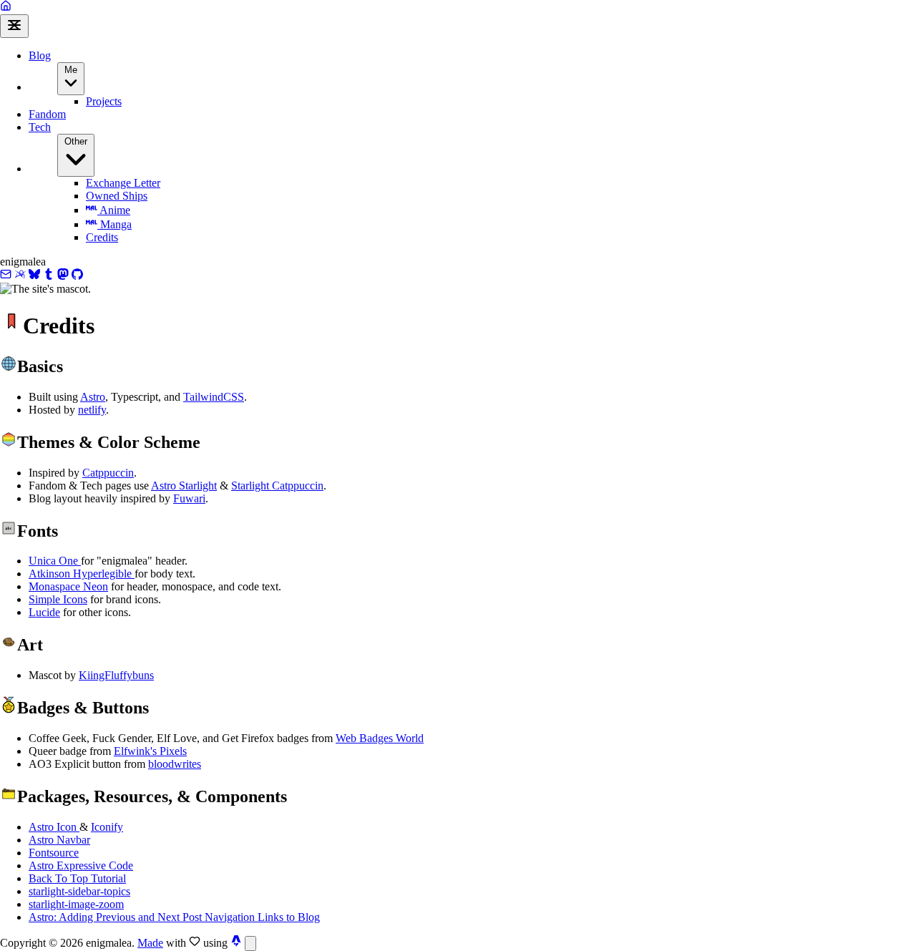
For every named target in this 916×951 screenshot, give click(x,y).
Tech (40, 127)
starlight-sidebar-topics (79, 891)
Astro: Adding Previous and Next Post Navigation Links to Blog (174, 917)
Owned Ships (116, 196)
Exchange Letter (123, 183)
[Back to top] (250, 943)
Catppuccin (108, 473)
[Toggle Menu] (14, 26)
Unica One (55, 561)
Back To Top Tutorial (77, 878)
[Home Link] (5, 7)
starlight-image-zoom (76, 904)
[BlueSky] (34, 276)
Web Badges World (380, 738)
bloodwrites (174, 764)
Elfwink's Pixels (150, 751)
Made (150, 943)
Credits (102, 237)
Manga (114, 224)
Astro (92, 397)
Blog (40, 55)
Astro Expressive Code (81, 865)
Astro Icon (54, 827)
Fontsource (54, 853)
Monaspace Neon (68, 586)
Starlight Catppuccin (277, 485)
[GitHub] (77, 276)
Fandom (47, 114)
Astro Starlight (184, 485)
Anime (113, 210)
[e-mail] (5, 276)
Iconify (107, 827)
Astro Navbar (59, 840)
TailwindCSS (213, 397)
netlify (92, 410)
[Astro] (236, 943)
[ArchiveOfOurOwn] (20, 276)
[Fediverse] (63, 276)
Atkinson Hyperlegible (82, 573)
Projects (104, 101)
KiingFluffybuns (116, 675)
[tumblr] (48, 276)
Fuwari (189, 498)
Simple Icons (58, 599)
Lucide (44, 612)
